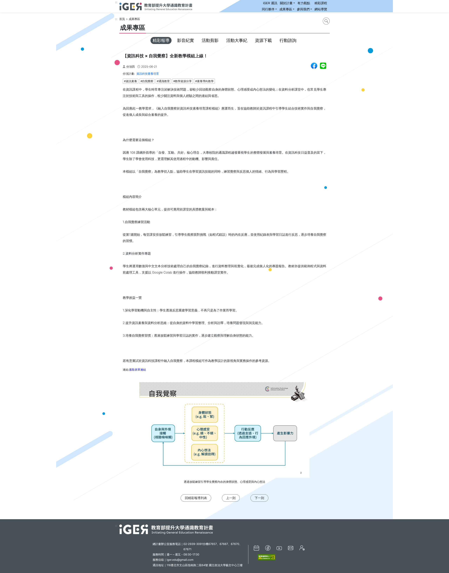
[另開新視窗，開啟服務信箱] (290, 548)
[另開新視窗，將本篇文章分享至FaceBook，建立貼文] (314, 66)
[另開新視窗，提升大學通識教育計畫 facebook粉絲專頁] (267, 548)
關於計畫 (286, 3)
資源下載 (263, 40)
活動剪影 (210, 40)
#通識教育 (163, 81)
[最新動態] (256, 548)
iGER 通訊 (270, 3)
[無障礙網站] (264, 557)
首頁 (122, 19)
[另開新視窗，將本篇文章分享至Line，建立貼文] (323, 66)
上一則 (231, 498)
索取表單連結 (137, 369)
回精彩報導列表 (196, 498)
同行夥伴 (268, 9)
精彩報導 (161, 40)
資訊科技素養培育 (147, 73)
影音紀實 (185, 40)
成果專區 (285, 9)
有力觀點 (303, 3)
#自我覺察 (146, 81)
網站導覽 (320, 9)
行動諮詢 (288, 40)
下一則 (259, 498)
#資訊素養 (130, 81)
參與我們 (303, 9)
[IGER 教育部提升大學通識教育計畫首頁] (166, 529)
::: (116, 2)
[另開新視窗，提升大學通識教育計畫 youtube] (279, 548)
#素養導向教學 (204, 81)
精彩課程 (320, 3)
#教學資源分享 (182, 81)
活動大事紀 (236, 40)
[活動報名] (302, 548)
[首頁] (155, 6)
